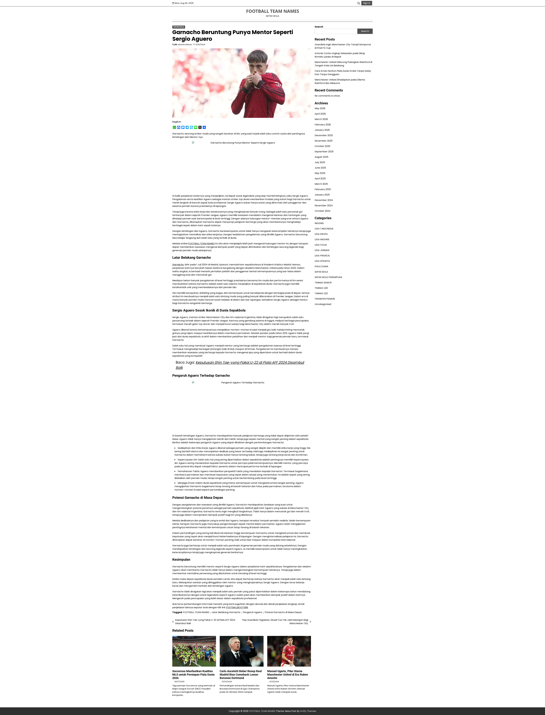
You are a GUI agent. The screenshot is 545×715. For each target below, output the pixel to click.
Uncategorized (323, 304)
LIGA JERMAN (322, 250)
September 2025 (324, 151)
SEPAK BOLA (178, 27)
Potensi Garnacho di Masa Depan (283, 612)
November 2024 (324, 205)
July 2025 (320, 162)
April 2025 (320, 178)
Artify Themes (308, 711)
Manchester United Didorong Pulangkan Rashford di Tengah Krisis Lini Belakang (343, 63)
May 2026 (320, 108)
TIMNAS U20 (321, 288)
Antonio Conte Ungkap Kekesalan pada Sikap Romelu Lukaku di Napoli (340, 55)
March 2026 (321, 119)
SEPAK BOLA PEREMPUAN (328, 277)
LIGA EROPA (321, 234)
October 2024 (322, 211)
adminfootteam (184, 44)
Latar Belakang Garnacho (226, 612)
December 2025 (324, 135)
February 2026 (323, 124)
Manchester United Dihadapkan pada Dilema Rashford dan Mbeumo (340, 81)
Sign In (366, 3)
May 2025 (320, 173)
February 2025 (323, 189)
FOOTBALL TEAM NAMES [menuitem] (201, 243)
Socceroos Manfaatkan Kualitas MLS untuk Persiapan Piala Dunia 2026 (193, 674)
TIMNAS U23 (321, 293)
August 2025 (321, 157)
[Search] (359, 3)
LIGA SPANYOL (322, 261)
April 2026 (320, 114)
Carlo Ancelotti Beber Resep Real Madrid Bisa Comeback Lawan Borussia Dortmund (241, 674)
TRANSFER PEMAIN (325, 298)
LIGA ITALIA (321, 244)
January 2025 (322, 194)
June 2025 (320, 168)
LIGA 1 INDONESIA (324, 228)
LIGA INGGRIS (322, 239)
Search (319, 26)
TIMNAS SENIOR (323, 282)
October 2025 (322, 146)
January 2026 (322, 130)
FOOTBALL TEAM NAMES (272, 11)
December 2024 (324, 200)
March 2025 (321, 184)
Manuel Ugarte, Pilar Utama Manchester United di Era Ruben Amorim (287, 674)
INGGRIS (319, 223)
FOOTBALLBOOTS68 (237, 607)
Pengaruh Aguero (252, 612)
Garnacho (178, 264)
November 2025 (324, 141)
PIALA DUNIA (321, 266)
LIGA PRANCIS (322, 255)
